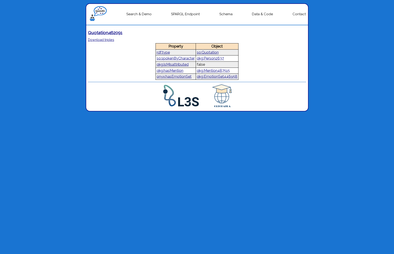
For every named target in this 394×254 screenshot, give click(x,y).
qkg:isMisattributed (173, 64)
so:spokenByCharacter (176, 58)
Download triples (101, 40)
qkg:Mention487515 (213, 70)
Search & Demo (139, 14)
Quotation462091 (105, 32)
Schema (226, 14)
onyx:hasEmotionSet (174, 76)
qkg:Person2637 (210, 58)
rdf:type (163, 52)
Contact (299, 14)
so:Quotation (208, 52)
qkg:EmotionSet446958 (217, 76)
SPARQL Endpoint (185, 14)
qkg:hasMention (170, 70)
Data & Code (262, 14)
